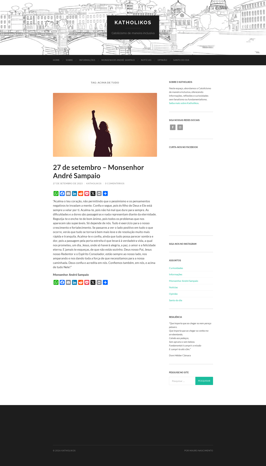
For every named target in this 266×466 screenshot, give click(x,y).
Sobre (69, 60)
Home (56, 60)
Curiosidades (176, 267)
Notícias (146, 60)
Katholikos (133, 22)
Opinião (162, 60)
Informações (87, 60)
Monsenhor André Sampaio (118, 60)
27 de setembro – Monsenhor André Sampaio (98, 171)
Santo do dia (181, 60)
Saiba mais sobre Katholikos (184, 103)
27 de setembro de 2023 (68, 183)
